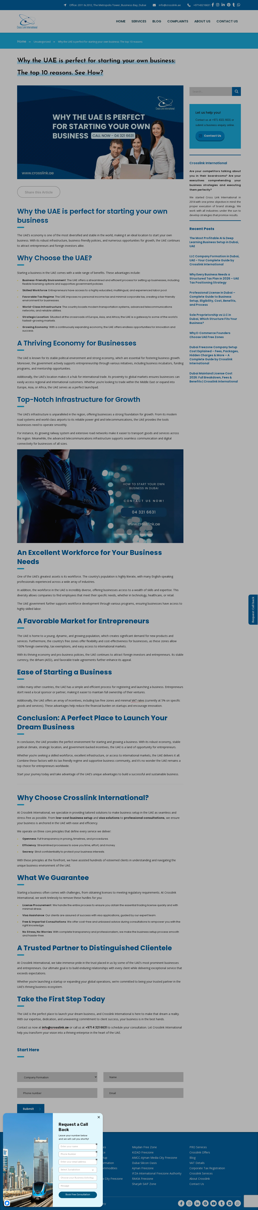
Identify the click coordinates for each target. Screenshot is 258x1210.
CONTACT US (227, 21)
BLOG (156, 21)
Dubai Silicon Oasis (144, 1163)
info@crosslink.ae (170, 5)
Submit (28, 1109)
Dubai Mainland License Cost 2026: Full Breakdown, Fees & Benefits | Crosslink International (213, 377)
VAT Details (197, 1163)
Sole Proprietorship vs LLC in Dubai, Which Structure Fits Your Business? (213, 319)
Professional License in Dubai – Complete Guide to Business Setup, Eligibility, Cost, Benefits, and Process (212, 299)
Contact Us (212, 136)
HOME (120, 21)
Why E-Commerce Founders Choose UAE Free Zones (209, 335)
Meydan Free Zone (144, 1147)
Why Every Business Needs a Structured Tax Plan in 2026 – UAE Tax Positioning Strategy (214, 278)
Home (21, 41)
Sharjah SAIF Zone (144, 1184)
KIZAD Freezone (143, 1152)
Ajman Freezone (143, 1168)
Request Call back (253, 610)
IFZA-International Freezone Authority (156, 1173)
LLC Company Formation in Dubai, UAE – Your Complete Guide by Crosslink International (214, 260)
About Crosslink (199, 1179)
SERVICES (138, 21)
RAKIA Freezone (142, 1179)
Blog (192, 1158)
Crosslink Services (201, 1173)
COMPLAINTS (177, 21)
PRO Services (198, 1147)
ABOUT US (202, 21)
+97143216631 (202, 5)
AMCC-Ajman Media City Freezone (154, 1158)
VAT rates (137, 700)
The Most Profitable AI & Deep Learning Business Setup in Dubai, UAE (214, 242)
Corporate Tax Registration (207, 1168)
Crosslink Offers (199, 1152)
